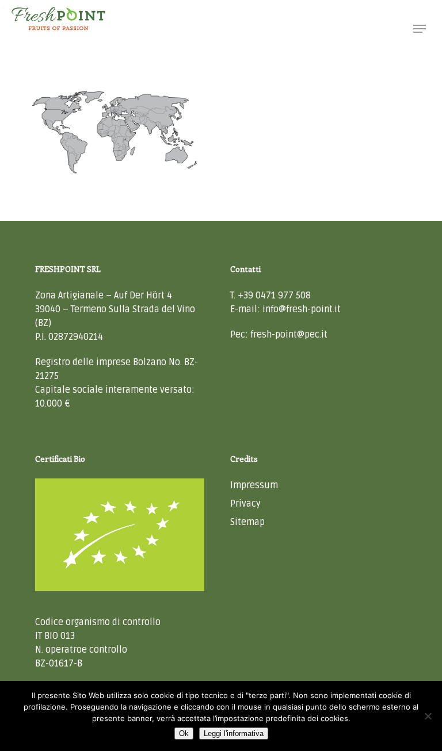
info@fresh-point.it (301, 309)
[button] (419, 29)
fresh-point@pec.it (288, 334)
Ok (184, 733)
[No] (427, 716)
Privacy (245, 503)
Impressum (254, 485)
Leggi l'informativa (234, 733)
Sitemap (247, 522)
